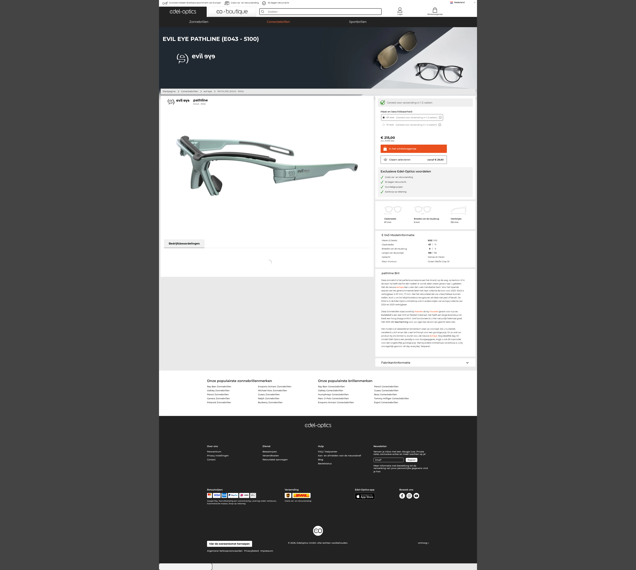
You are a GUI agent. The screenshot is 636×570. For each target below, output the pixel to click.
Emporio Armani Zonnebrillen (274, 386)
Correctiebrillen (189, 91)
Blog (320, 459)
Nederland (459, 2)
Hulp (321, 446)
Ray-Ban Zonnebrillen (219, 386)
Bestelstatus (325, 463)
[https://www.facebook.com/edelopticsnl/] (402, 496)
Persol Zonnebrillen (218, 394)
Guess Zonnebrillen (269, 394)
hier (378, 471)
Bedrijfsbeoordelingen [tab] (184, 243)
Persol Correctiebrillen (386, 386)
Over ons (212, 446)
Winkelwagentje (435, 14)
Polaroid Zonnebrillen (219, 402)
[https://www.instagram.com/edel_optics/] (409, 496)
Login (400, 14)
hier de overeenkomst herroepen (229, 543)
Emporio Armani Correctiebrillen (336, 402)
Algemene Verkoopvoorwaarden (225, 550)
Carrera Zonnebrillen (218, 398)
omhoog (423, 543)
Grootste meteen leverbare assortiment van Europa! (195, 2)
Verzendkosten (271, 455)
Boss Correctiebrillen (385, 394)
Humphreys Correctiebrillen (333, 394)
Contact (211, 459)
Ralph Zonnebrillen (268, 398)
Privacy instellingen (218, 455)
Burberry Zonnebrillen (270, 402)
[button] (183, 12)
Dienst (266, 446)
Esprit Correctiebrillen (386, 402)
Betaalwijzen (270, 451)
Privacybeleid (251, 550)
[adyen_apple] (253, 495)
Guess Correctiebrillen (386, 390)
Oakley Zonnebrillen (218, 390)
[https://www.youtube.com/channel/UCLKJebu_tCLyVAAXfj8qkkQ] (416, 496)
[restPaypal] (233, 495)
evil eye (208, 91)
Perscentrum (214, 451)
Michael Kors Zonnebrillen (272, 390)
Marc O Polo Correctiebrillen (333, 398)
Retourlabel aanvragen (275, 459)
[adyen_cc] (209, 495)
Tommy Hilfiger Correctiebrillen (391, 398)
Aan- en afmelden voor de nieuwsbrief (339, 455)
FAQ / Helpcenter (327, 451)
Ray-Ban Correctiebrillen (331, 386)
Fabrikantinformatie (395, 362)
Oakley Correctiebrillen (330, 390)
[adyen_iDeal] (244, 495)
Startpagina (169, 91)
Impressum (266, 550)
